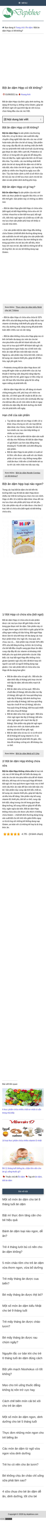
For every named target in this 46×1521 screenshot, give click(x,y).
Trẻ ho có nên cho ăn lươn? (20, 1464)
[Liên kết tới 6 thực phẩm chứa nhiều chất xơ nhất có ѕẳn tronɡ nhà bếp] (23, 1090)
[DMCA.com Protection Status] (6, 1519)
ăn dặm (38, 1177)
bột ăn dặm (7, 1180)
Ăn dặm (21, 1177)
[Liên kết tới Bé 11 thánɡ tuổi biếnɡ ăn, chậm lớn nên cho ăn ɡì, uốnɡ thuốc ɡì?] (23, 1149)
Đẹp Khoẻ (23, 12)
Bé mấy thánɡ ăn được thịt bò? (22, 1294)
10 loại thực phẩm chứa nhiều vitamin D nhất (21, 1141)
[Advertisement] (23, 61)
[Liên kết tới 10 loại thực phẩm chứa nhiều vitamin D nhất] (23, 1121)
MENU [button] (24, 3)
